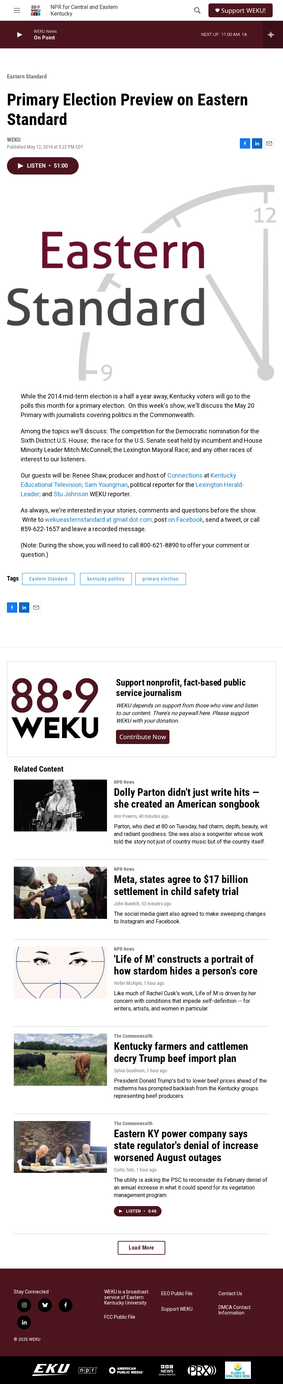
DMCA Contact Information (234, 1310)
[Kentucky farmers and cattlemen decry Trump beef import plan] (60, 1059)
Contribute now (142, 737)
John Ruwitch (126, 903)
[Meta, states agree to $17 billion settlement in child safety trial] (60, 893)
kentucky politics (106, 579)
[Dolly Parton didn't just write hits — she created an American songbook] (60, 805)
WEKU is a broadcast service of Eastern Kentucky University (126, 1297)
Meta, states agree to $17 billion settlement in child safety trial (181, 885)
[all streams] (273, 34)
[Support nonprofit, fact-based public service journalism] (54, 709)
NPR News (124, 782)
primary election (161, 579)
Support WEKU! (243, 10)
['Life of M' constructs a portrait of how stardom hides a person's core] (60, 972)
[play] (19, 35)
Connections (185, 475)
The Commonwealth (133, 1036)
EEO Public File (177, 1293)
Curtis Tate (124, 1170)
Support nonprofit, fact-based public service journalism (181, 687)
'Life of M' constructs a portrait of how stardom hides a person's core (185, 965)
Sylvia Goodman (129, 1070)
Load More (141, 1247)
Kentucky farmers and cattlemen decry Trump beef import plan (181, 1052)
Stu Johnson (71, 494)
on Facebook (185, 519)
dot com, (140, 519)
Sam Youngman (106, 484)
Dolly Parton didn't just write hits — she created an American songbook (187, 798)
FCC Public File (119, 1317)
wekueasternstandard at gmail (86, 519)
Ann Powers (125, 816)
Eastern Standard (27, 76)
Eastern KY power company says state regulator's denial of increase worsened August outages (186, 1146)
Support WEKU (177, 1309)
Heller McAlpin (128, 983)
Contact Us (230, 1293)
